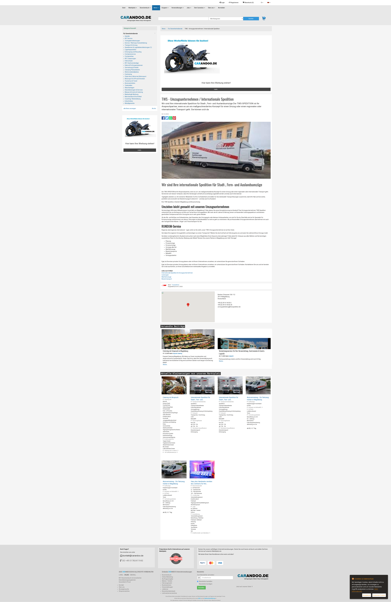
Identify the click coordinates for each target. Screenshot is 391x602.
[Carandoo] (254, 578)
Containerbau (129, 56)
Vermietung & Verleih (131, 67)
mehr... (216, 89)
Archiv (154, 108)
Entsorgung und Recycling (133, 52)
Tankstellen (128, 85)
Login (223, 2)
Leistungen (165, 275)
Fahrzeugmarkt (167, 583)
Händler (127, 36)
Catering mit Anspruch (170, 397)
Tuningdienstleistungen (132, 40)
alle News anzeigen (130, 108)
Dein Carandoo (199, 8)
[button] (262, 2)
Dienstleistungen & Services (134, 90)
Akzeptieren (366, 595)
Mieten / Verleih (167, 581)
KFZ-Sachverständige (132, 63)
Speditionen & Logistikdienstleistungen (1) (138, 47)
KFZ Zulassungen (130, 58)
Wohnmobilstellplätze (132, 72)
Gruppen (164, 8)
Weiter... (165, 364)
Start (123, 8)
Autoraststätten (130, 83)
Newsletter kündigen (205, 584)
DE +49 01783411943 (132, 560)
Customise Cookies (379, 595)
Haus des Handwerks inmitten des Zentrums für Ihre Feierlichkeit (201, 484)
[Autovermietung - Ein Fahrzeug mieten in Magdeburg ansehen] (258, 385)
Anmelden (221, 8)
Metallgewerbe (130, 103)
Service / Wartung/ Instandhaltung (136, 43)
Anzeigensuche (124, 589)
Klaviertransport (167, 279)
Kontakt (121, 585)
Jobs (188, 8)
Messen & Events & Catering (134, 92)
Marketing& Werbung (131, 94)
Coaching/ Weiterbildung (133, 99)
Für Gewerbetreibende (175, 28)
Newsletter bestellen (205, 581)
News (156, 8)
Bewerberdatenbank (168, 591)
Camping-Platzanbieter (132, 70)
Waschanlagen (129, 87)
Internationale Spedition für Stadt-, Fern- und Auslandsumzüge (200, 399)
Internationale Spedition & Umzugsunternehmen (177, 273)
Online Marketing (167, 577)
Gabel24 (231, 356)
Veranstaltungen (177, 8)
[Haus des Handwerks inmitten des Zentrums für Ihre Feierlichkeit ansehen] (202, 469)
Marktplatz (132, 8)
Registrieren (234, 2)
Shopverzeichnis (124, 591)
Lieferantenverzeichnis (169, 593)
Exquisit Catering (177, 353)
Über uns (211, 8)
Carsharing (128, 74)
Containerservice (130, 54)
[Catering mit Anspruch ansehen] (174, 385)
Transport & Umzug (131, 45)
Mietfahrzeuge (166, 277)
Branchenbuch (145, 8)
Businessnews (166, 585)
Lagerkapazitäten (130, 49)
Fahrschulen (129, 61)
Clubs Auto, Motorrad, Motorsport (135, 76)
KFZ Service (128, 38)
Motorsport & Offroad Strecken (135, 78)
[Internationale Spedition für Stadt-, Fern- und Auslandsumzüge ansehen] (202, 385)
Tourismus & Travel (131, 81)
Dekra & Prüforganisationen (134, 65)
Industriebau (129, 101)
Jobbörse (165, 589)
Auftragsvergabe (167, 579)
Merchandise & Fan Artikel (133, 96)
